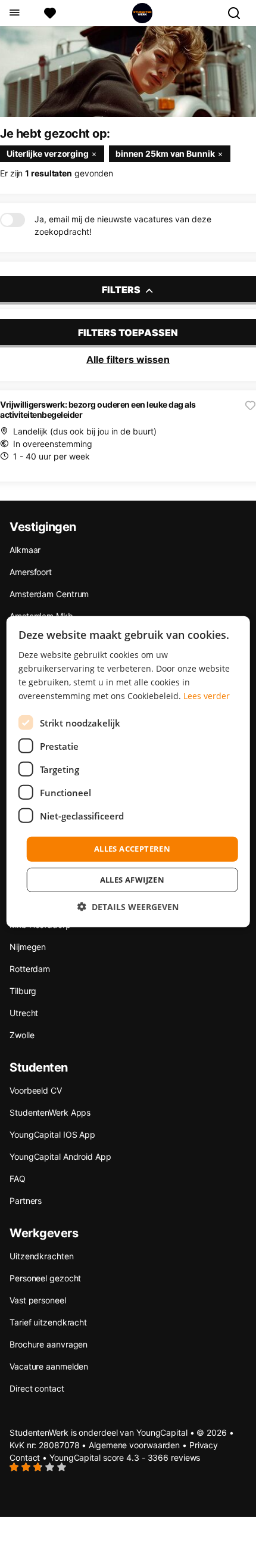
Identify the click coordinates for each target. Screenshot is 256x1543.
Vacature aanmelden (49, 1366)
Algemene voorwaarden (134, 1445)
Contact (25, 1457)
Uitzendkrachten (42, 1256)
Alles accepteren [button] (132, 848)
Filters (122, 290)
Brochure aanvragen (49, 1344)
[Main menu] (14, 13)
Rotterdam (30, 969)
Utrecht (24, 1013)
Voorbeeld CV (36, 1090)
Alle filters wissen (128, 359)
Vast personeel (38, 1300)
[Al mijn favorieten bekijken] (50, 13)
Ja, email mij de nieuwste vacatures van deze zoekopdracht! (123, 225)
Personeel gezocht (45, 1278)
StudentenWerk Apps (50, 1112)
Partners (26, 1201)
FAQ (18, 1178)
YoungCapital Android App (60, 1156)
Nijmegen (28, 947)
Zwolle (22, 1035)
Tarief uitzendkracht (48, 1322)
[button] (128, 906)
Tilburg (23, 991)
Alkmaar (25, 550)
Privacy (203, 1445)
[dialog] (128, 771)
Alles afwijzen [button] (132, 879)
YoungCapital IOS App (52, 1134)
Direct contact (37, 1388)
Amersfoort (31, 572)
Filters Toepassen (128, 333)
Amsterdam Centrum (49, 594)
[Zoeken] (238, 13)
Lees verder (206, 695)
